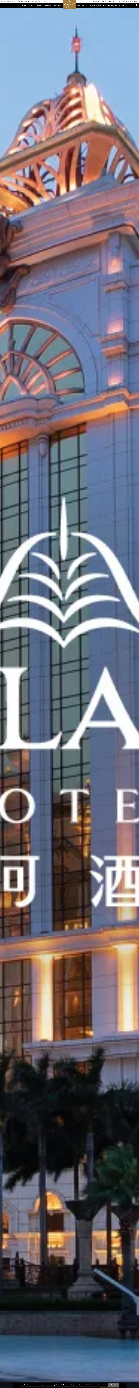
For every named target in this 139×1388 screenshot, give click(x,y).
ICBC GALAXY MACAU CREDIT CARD (113, 5)
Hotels (31, 5)
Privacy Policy (102, 1385)
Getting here (113, 1)
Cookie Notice (90, 1385)
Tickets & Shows (82, 5)
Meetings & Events (95, 5)
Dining (39, 5)
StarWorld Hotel (22, 1)
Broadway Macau (35, 1)
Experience (57, 5)
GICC (45, 1)
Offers (24, 5)
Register (126, 1)
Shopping (48, 5)
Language (135, 1)
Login (122, 1)
